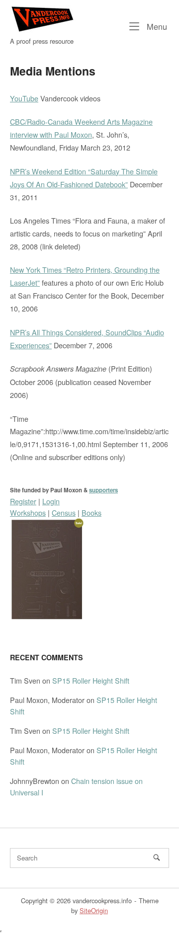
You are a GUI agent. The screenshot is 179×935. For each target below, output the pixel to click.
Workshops (28, 512)
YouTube (24, 98)
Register (23, 501)
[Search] (156, 857)
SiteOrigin (94, 910)
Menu (155, 26)
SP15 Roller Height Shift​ (90, 680)
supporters (103, 490)
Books (91, 512)
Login (51, 501)
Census (64, 512)
